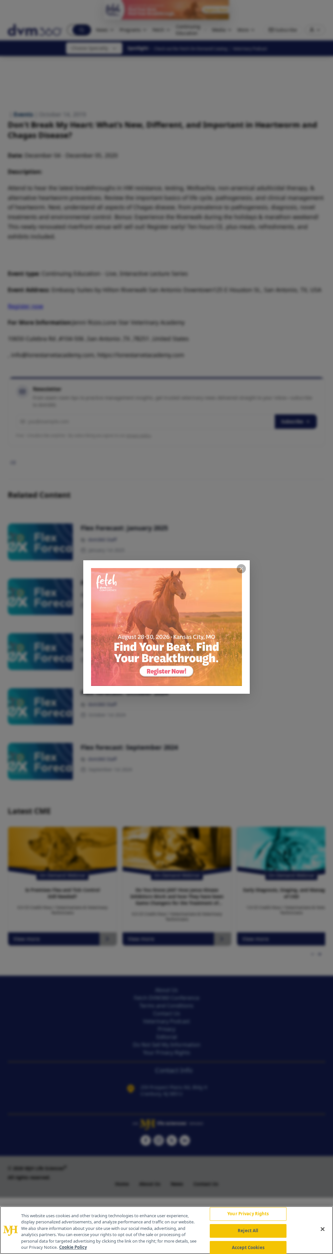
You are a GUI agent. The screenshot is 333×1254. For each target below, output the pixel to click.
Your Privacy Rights (248, 1214)
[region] (166, 1230)
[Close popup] (241, 568)
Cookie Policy (73, 1247)
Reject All (248, 1230)
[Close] (322, 1229)
